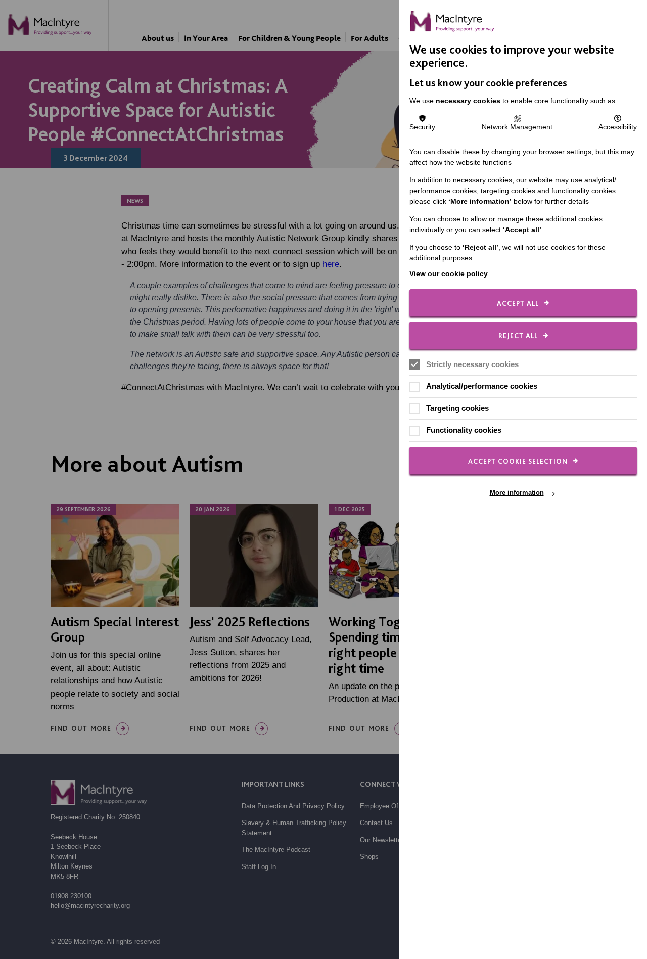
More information (517, 493)
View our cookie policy (448, 273)
